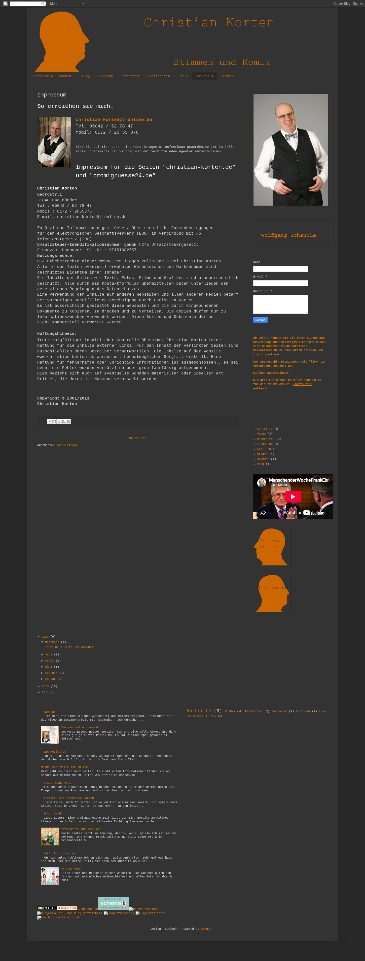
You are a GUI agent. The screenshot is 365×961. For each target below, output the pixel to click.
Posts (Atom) (66, 445)
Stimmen (263, 459)
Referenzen (130, 76)
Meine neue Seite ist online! (69, 647)
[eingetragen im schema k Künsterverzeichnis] (113, 909)
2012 (46, 692)
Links (183, 76)
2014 (46, 637)
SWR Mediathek (54, 752)
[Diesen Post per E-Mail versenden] (49, 421)
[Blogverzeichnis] (144, 909)
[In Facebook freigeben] (63, 421)
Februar (52, 673)
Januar (51, 679)
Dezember (53, 642)
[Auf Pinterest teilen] (68, 421)
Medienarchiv (159, 76)
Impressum (205, 76)
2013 (46, 686)
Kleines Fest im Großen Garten (68, 798)
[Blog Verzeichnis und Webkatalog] (58, 917)
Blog (86, 76)
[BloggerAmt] (151, 913)
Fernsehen (265, 444)
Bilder (262, 454)
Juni (49, 654)
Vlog (260, 464)
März (49, 667)
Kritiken (264, 449)
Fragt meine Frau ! (59, 783)
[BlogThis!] (54, 421)
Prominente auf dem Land (81, 829)
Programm (105, 76)
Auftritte (265, 429)
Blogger (207, 929)
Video (261, 434)
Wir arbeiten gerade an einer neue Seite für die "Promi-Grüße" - (287, 384)
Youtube (49, 712)
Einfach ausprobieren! (271, 373)
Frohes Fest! (71, 869)
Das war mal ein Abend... (82, 727)
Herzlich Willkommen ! (54, 76)
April (50, 661)
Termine (228, 76)
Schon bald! (53, 813)
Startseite (137, 438)
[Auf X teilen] (58, 421)
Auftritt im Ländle (59, 853)
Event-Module (87, 909)
